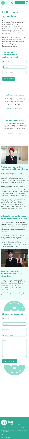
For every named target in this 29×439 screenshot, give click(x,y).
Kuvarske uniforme (7, 437)
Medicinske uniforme (8, 434)
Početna (3, 7)
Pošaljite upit (20, 3)
